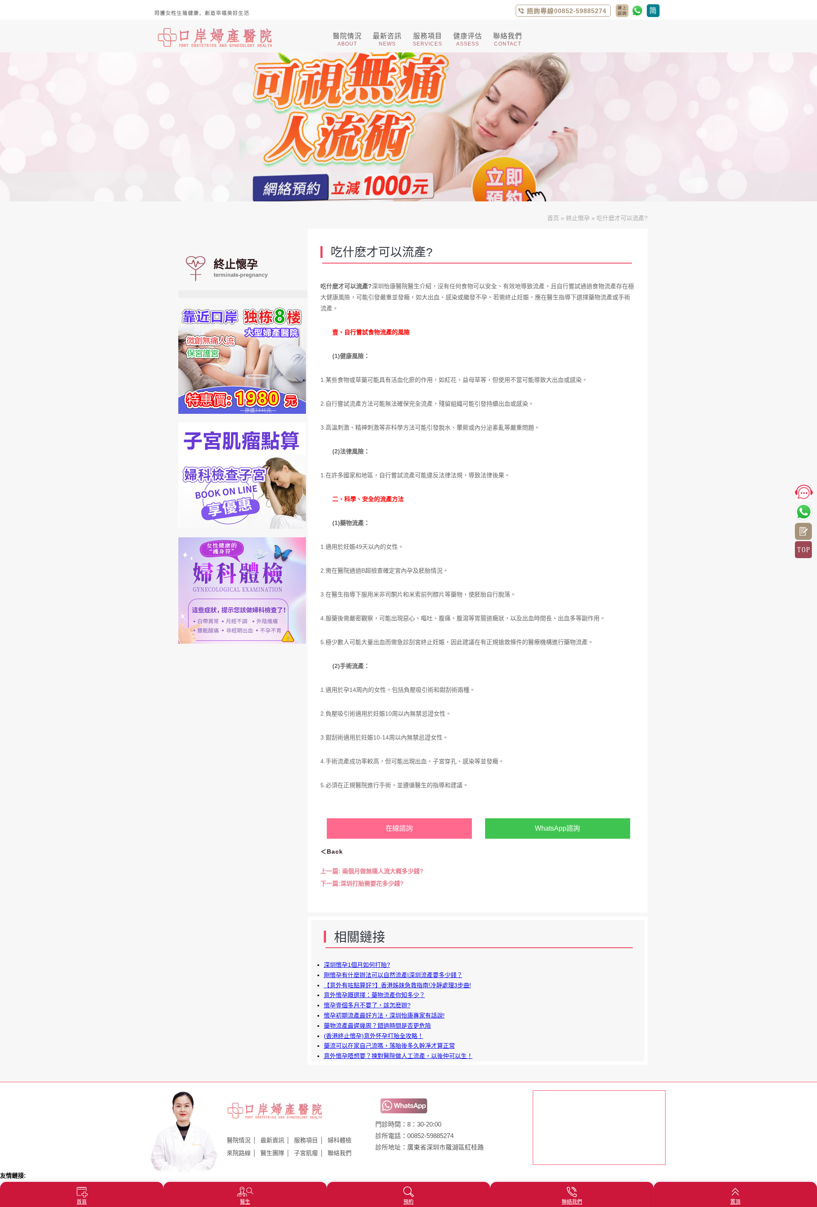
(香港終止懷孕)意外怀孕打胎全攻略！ (373, 1035)
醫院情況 (239, 1140)
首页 (553, 218)
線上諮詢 (803, 531)
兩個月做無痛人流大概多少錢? (371, 871)
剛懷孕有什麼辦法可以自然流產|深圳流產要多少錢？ (393, 975)
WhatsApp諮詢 (557, 828)
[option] (408, 126)
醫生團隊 (272, 1153)
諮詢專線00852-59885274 (566, 10)
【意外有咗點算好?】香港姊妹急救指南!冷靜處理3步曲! (397, 985)
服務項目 (306, 1140)
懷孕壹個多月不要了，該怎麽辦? (367, 1005)
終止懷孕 (578, 218)
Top (803, 549)
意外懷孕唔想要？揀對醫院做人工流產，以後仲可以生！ (398, 1055)
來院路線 (239, 1153)
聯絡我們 (339, 1153)
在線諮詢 (399, 828)
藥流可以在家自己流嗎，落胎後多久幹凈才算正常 (389, 1045)
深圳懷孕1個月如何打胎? (357, 964)
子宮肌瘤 (306, 1153)
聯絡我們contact (622, 10)
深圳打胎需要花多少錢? (362, 883)
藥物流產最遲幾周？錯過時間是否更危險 (377, 1025)
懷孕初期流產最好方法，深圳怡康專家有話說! (384, 1015)
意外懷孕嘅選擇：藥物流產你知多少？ (374, 995)
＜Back (331, 851)
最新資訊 (272, 1140)
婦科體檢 (339, 1140)
